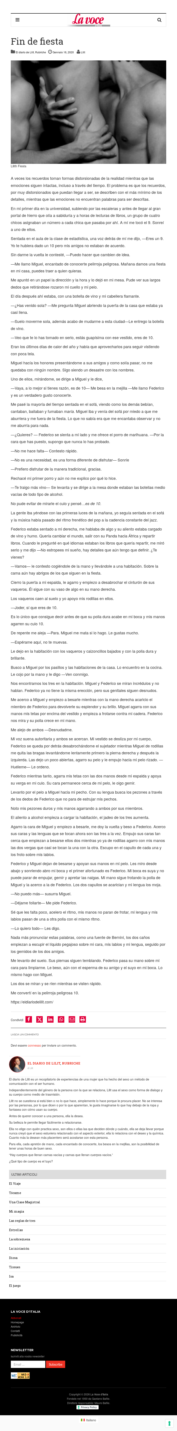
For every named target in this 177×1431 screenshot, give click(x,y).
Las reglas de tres (22, 1221)
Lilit (83, 52)
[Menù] (17, 20)
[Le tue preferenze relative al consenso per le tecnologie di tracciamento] (169, 1423)
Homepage (17, 1322)
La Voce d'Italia (99, 1394)
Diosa (13, 1258)
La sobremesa (19, 1239)
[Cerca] (159, 20)
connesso (34, 1045)
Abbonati (16, 1318)
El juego (15, 1286)
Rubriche (40, 52)
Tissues (14, 1267)
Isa (11, 1276)
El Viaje (15, 1183)
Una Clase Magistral (24, 1202)
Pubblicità (16, 1335)
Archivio (15, 1326)
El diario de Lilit (25, 52)
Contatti (15, 1331)
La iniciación (19, 1248)
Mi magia (16, 1211)
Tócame (15, 1193)
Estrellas (16, 1230)
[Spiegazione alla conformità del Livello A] (20, 1375)
